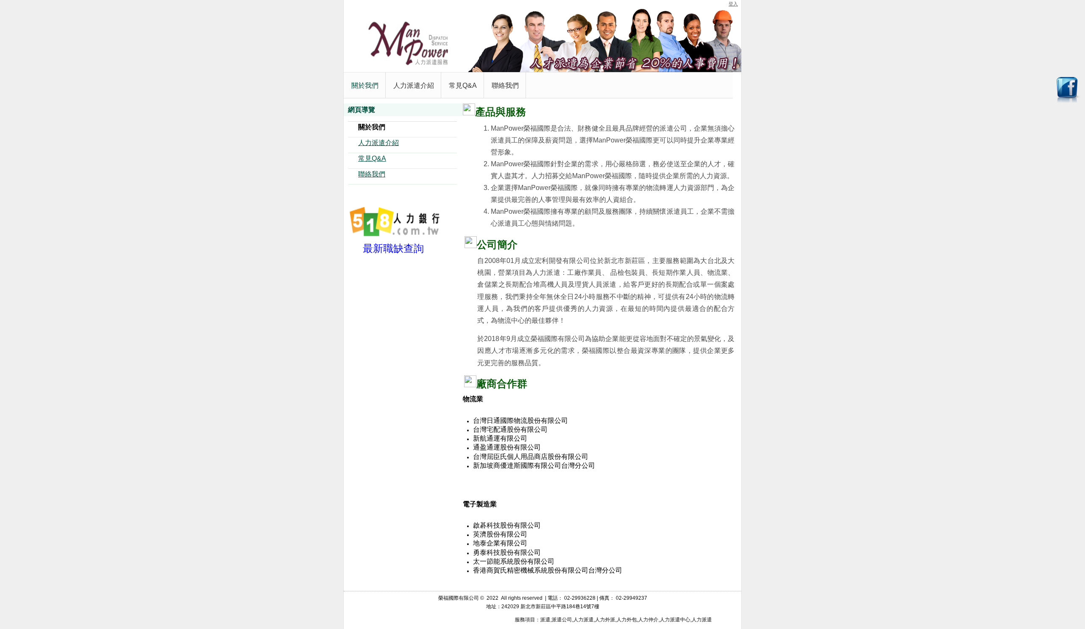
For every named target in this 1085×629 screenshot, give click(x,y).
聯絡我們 (371, 174)
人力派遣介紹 (378, 142)
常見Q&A (372, 158)
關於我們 (371, 127)
